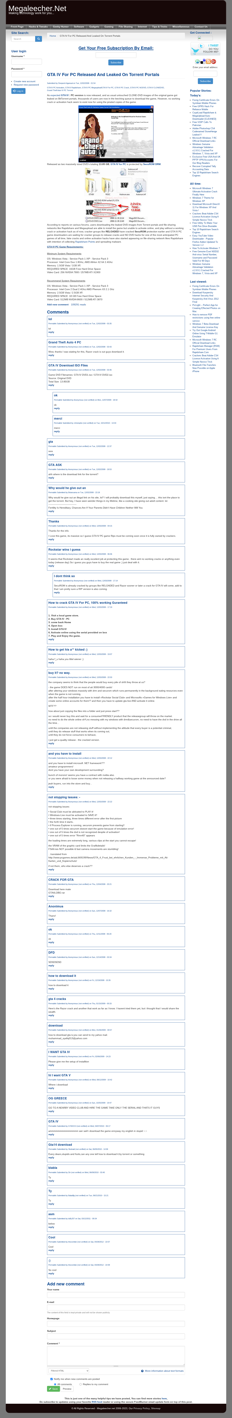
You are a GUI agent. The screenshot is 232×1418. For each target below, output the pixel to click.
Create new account (24, 81)
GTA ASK (55, 465)
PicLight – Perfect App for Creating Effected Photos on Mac (206, 308)
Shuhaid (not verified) (77, 1149)
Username (17, 56)
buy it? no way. (59, 672)
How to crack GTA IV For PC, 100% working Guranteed (87, 602)
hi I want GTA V (59, 1075)
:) (49, 1260)
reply (51, 332)
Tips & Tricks (159, 26)
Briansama (72, 492)
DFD (51, 952)
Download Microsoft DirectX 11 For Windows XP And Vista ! (206, 207)
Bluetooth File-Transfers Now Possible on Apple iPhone (204, 368)
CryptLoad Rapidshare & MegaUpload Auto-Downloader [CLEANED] (204, 115)
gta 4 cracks (57, 999)
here (164, 1398)
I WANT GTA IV (59, 1052)
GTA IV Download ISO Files (68, 365)
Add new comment (58, 304)
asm (51, 1214)
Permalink (52, 324)
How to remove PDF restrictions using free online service (206, 317)
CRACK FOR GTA (61, 879)
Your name (53, 1289)
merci (58, 418)
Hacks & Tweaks (38, 26)
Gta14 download (60, 1144)
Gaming (108, 26)
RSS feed (97, 1402)
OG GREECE (57, 1098)
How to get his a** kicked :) (67, 649)
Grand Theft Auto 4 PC (64, 342)
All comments (64, 1384)
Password (17, 68)
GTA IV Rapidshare (73, 88)
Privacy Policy (141, 1408)
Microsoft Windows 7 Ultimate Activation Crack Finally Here (204, 191)
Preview (67, 1388)
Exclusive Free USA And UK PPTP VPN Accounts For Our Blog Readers (206, 159)
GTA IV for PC (118, 164)
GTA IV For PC (107, 88)
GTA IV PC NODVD (138, 88)
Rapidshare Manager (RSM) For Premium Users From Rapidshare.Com (206, 349)
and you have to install (64, 753)
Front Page (17, 26)
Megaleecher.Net (37, 6)
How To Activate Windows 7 (206, 248)
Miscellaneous (181, 26)
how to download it (62, 975)
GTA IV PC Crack (122, 88)
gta (50, 441)
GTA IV (65, 95)
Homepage (53, 1318)
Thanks (53, 521)
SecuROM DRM (152, 164)
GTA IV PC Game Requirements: (65, 246)
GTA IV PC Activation (55, 88)
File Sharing (126, 26)
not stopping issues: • (64, 797)
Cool (51, 1237)
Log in (19, 91)
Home (53, 35)
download (55, 1025)
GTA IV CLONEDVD (155, 88)
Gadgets (94, 26)
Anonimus (55, 906)
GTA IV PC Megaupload (91, 88)
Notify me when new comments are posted (77, 1379)
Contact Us (201, 26)
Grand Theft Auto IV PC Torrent (60, 90)
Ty (50, 1191)
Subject (51, 1331)
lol (50, 319)
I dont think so (64, 576)
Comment (53, 1343)
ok (56, 395)
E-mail (50, 1302)
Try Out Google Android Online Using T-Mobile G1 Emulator (205, 333)
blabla (52, 1167)
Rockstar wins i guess (64, 549)
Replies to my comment (95, 1384)
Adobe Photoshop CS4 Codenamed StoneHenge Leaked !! (204, 131)
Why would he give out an (67, 488)
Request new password (26, 84)
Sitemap (155, 1408)
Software (79, 26)
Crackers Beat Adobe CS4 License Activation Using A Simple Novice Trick (205, 216)
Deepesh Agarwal (65, 83)
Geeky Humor (61, 26)
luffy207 (71, 1219)
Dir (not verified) (75, 1172)
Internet (142, 26)
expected (55, 95)
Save (55, 1388)
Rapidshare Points (85, 241)
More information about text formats (164, 1370)
